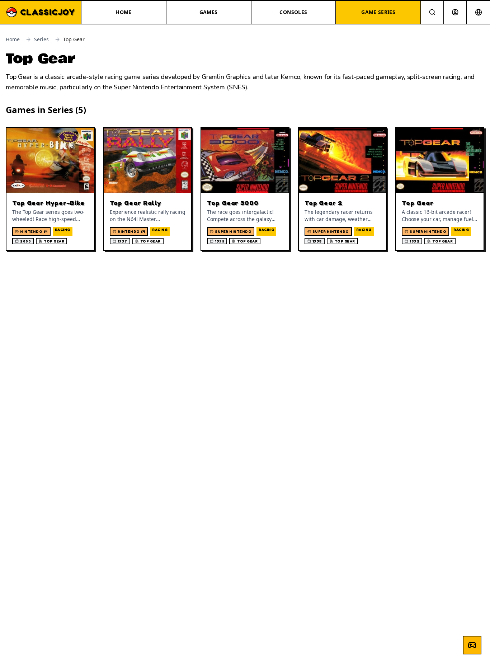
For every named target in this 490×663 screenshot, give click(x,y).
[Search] (432, 12)
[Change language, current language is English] (478, 12)
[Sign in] (455, 12)
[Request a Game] (472, 645)
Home (13, 39)
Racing (62, 229)
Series (41, 39)
